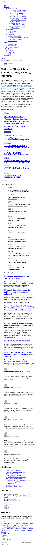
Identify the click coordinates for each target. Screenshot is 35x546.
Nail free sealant (12, 41)
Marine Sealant (15, 28)
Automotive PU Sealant (18, 24)
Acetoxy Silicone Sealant (18, 10)
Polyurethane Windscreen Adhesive (16, 477)
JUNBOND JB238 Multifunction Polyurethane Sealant (17, 154)
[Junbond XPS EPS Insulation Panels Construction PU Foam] (6, 173)
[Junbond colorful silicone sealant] (10, 209)
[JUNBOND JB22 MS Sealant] (9, 230)
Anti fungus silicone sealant (19, 18)
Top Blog (26, 525)
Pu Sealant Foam (10, 483)
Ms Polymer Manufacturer (11, 530)
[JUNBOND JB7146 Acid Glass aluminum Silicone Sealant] (10, 223)
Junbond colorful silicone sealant (17, 211)
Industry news (12, 45)
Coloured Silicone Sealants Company (16, 528)
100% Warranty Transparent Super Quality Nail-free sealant (16, 140)
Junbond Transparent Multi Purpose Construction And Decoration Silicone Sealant (17, 162)
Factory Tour (11, 52)
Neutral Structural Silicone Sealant (15, 478)
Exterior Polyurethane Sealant (20, 86)
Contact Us (7, 55)
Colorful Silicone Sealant (18, 16)
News (6, 42)
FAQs (9, 54)
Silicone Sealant (12, 8)
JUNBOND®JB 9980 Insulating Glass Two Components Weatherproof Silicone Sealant (19, 206)
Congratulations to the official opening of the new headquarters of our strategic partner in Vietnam (19, 325)
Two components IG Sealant (19, 37)
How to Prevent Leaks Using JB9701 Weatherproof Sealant (17, 277)
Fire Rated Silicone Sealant (13, 475)
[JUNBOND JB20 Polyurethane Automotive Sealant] (10, 216)
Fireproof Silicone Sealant (18, 20)
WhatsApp (8, 539)
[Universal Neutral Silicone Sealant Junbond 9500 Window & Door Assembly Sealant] (10, 258)
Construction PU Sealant (18, 26)
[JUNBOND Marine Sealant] (6, 165)
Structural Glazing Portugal (13, 482)
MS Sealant (11, 33)
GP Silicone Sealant (17, 13)
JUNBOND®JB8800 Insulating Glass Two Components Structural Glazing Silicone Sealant (19, 255)
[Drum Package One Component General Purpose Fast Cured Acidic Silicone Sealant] (11, 187)
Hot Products (13, 525)
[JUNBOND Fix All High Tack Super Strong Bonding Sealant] (7, 143)
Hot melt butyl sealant (17, 39)
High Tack (11, 34)
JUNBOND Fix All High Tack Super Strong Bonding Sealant (17, 147)
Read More (7, 132)
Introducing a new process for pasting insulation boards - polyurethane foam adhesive (18, 354)
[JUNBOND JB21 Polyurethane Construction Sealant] (10, 265)
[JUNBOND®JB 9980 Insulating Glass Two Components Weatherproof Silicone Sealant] (11, 202)
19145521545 (12, 499)
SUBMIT (3, 521)
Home (6, 5)
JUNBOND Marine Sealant (16, 168)
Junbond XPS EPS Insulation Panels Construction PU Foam (15, 177)
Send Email (4, 535)
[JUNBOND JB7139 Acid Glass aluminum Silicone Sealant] (10, 244)
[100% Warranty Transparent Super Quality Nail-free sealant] (13, 135)
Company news (12, 44)
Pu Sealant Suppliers (6, 527)
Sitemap (20, 525)
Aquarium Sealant (11, 485)
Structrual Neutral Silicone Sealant (15, 472)
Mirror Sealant (15, 21)
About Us (7, 49)
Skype (2, 536)
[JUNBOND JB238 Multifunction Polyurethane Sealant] (6, 150)
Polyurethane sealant (14, 23)
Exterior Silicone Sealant (13, 470)
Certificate (11, 50)
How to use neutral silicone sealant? (17, 341)
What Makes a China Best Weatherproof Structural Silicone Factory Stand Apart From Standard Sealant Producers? (19, 308)
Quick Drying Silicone (12, 473)
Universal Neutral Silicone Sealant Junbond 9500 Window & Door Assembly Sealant (18, 262)
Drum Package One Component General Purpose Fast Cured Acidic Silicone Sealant (18, 191)
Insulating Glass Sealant (14, 36)
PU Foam (10, 29)
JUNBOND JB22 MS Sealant (16, 232)
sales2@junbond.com (14, 500)
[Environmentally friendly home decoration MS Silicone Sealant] (10, 237)
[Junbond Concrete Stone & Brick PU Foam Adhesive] (11, 195)
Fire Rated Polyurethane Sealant (20, 88)
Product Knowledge (13, 47)
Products (6, 7)
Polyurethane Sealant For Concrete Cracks (18, 480)
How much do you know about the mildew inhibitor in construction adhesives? (17, 292)
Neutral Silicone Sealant (18, 11)
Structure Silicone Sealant (18, 15)
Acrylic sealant (12, 31)
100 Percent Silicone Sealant (14, 486)
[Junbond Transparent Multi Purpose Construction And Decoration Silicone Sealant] (6, 158)
